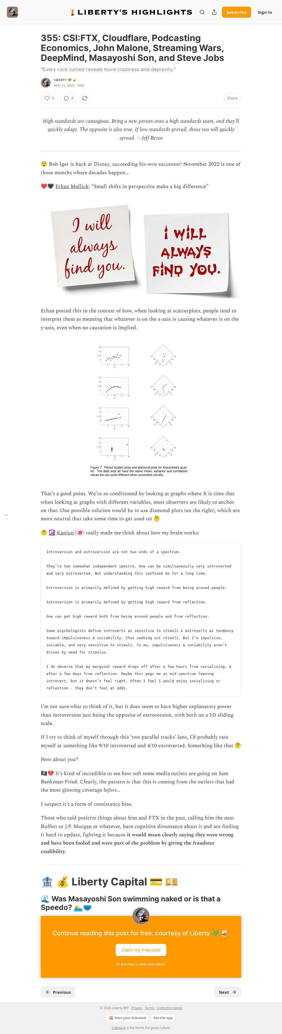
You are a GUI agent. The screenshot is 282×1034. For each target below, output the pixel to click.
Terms (149, 1008)
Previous (62, 992)
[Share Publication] (214, 12)
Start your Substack (130, 1018)
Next (224, 992)
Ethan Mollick (72, 187)
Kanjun (65, 533)
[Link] (33, 881)
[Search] (202, 12)
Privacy (136, 1008)
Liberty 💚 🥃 (65, 80)
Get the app (163, 1018)
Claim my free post (141, 950)
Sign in (265, 12)
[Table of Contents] (6, 517)
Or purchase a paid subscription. (141, 964)
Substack (119, 1027)
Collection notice (169, 1008)
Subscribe (236, 12)
